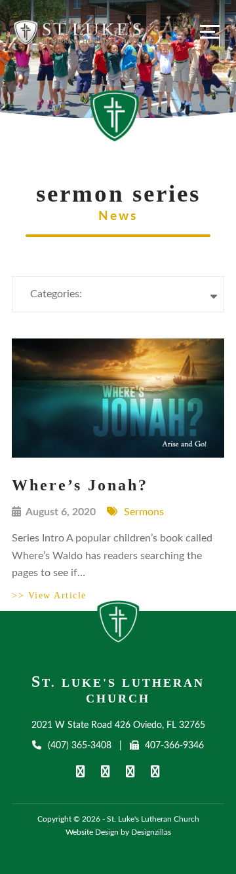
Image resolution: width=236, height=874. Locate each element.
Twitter (130, 771)
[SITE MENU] (209, 31)
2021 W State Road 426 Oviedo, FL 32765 (118, 725)
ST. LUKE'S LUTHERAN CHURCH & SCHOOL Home (118, 626)
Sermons (144, 512)
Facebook (80, 771)
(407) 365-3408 (79, 745)
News (118, 216)
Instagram (155, 771)
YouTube (105, 771)
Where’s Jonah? (80, 485)
